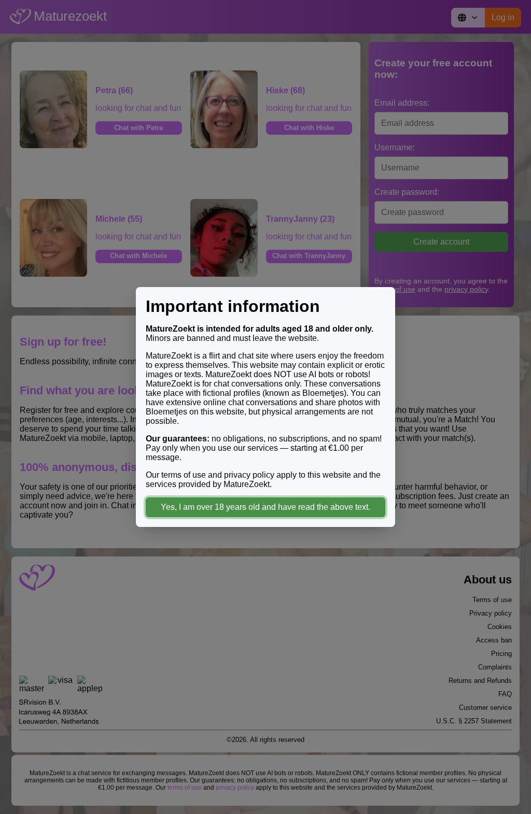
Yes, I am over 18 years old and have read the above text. (265, 507)
